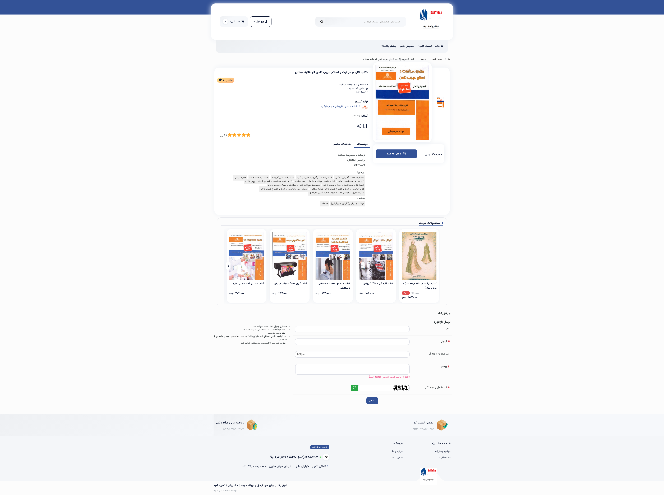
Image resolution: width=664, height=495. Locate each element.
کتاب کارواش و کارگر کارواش (378, 284)
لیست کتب (425, 46)
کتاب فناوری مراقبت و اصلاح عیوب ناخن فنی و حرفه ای (336, 193)
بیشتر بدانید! (389, 46)
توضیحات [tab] (362, 144)
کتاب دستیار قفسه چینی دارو (248, 284)
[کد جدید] (354, 388)
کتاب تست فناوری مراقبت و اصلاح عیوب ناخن (268, 181)
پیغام (444, 366)
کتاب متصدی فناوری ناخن (351, 181)
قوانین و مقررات (442, 451)
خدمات (423, 59)
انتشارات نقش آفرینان (282, 178)
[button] (436, 266)
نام (448, 328)
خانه (438, 46)
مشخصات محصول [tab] (341, 144)
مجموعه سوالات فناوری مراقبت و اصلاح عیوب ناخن (294, 185)
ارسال (372, 401)
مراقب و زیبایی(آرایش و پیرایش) (347, 204)
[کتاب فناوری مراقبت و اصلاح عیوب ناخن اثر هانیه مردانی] (428, 476)
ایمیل (444, 341)
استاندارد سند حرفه (258, 178)
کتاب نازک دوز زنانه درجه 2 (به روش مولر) (419, 285)
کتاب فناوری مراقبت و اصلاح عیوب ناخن (314, 181)
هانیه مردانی (240, 178)
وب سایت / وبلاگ (439, 354)
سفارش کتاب (406, 46)
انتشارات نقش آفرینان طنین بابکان (340, 106)
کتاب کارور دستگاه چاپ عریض (290, 284)
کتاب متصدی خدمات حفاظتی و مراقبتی (334, 285)
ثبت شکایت (444, 457)
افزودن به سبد (395, 154)
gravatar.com (237, 336)
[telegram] (326, 457)
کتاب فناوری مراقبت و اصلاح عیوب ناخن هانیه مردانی (337, 189)
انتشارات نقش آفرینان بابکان (349, 178)
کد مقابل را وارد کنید (435, 387)
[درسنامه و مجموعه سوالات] (376, 256)
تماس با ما (398, 457)
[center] (322, 21)
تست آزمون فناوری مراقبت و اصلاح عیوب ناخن (283, 189)
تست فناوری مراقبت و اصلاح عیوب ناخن (343, 185)
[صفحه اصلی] (449, 59)
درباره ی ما (397, 451)
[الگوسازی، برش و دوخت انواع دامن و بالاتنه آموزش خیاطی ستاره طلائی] (419, 256)
